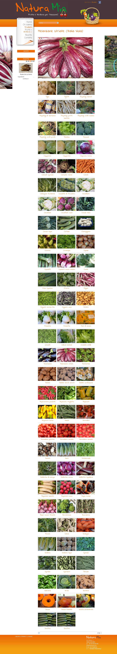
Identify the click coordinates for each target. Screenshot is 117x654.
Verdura (26, 32)
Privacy (24, 636)
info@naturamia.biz (91, 645)
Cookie (30, 636)
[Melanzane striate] (65, 57)
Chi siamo (27, 24)
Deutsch (87, 2)
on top (98, 633)
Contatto (28, 37)
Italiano (94, 2)
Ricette (28, 35)
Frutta (27, 30)
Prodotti (28, 27)
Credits (17, 636)
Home (29, 22)
